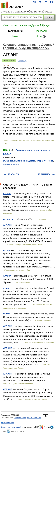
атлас (6, 160)
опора (40, 160)
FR (51, 2)
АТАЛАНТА (13, 174)
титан (16, 164)
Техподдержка (20, 418)
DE (40, 2)
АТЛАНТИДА (44, 174)
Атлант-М (8, 219)
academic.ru (12, 5)
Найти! (49, 17)
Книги (15, 36)
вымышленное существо (22, 160)
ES (45, 2)
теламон (7, 164)
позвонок (48, 160)
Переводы (41, 31)
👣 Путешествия (7, 423)
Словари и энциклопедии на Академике (26, 11)
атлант (6, 288)
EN (34, 2)
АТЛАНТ (7, 225)
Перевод (22, 60)
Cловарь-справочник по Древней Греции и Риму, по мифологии (28, 25)
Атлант (7, 193)
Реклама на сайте (34, 418)
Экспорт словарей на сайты (12, 427)
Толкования (15, 31)
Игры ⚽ (41, 36)
